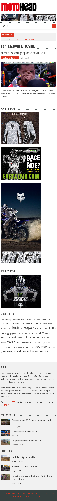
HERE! (13, 402)
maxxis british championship (28, 337)
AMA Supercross (11, 319)
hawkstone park (6, 328)
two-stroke (35, 351)
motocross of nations (45, 337)
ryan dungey (9, 347)
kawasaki (23, 333)
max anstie (12, 337)
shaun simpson (29, 347)
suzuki (49, 347)
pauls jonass (43, 342)
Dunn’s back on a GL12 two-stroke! (24, 431)
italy (37, 328)
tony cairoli (25, 351)
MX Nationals (21, 342)
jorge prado (14, 333)
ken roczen (33, 333)
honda (15, 327)
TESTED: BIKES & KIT (10, 58)
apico (24, 320)
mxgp (11, 341)
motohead (3, 343)
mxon (28, 342)
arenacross (32, 319)
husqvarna (29, 327)
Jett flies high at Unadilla (23, 457)
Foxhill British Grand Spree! (24, 466)
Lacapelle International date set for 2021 (26, 440)
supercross (41, 346)
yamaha (44, 351)
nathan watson (35, 343)
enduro (41, 323)
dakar (19, 323)
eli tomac (35, 323)
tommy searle (13, 351)
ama (2, 319)
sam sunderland (18, 347)
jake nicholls (44, 328)
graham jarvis (48, 323)
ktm (41, 332)
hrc (20, 328)
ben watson (41, 319)
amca (20, 319)
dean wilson (26, 323)
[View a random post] (4, 26)
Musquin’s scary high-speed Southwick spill (23, 53)
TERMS (6, 405)
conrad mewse (12, 323)
